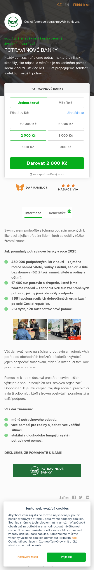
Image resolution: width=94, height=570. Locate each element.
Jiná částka (75, 113)
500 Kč (28, 147)
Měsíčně (65, 103)
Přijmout (66, 557)
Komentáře (60, 212)
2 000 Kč (28, 135)
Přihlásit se (81, 5)
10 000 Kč (28, 124)
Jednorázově (28, 103)
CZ (60, 5)
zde (74, 538)
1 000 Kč (66, 135)
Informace (33, 213)
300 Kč (66, 147)
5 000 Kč (65, 124)
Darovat (47, 163)
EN (66, 5)
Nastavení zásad (27, 557)
